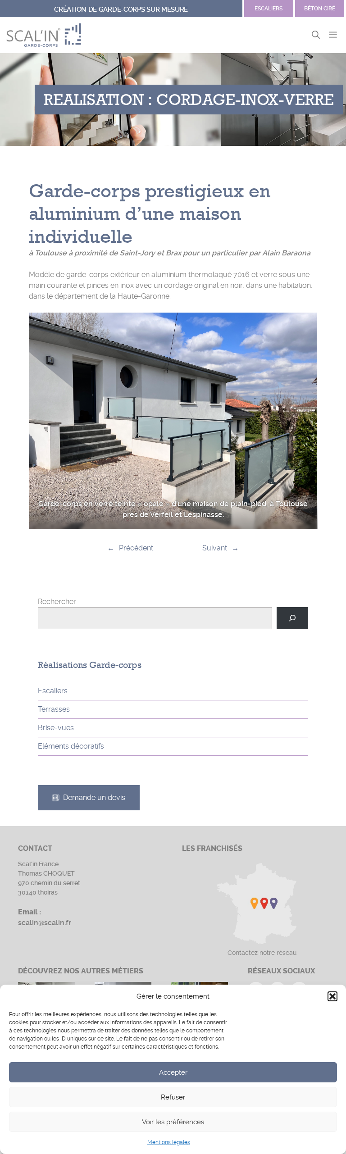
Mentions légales (168, 1142)
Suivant (214, 548)
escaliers (268, 8)
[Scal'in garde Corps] (44, 35)
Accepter (173, 1072)
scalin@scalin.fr (44, 922)
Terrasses (54, 709)
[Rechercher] (293, 618)
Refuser (173, 1097)
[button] (332, 996)
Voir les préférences (173, 1122)
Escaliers (53, 690)
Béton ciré (319, 8)
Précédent (136, 548)
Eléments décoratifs (71, 746)
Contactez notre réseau (262, 952)
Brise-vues (56, 727)
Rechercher (57, 601)
